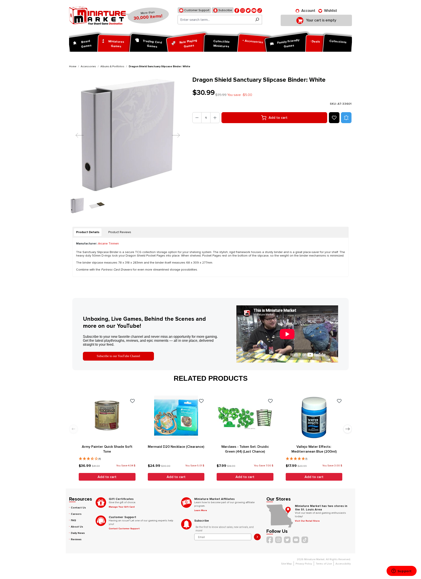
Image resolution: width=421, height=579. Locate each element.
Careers (76, 514)
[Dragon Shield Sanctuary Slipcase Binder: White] (128, 135)
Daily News (78, 533)
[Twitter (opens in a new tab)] (248, 10)
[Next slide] (347, 429)
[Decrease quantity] (197, 117)
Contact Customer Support (124, 528)
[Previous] (76, 135)
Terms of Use (324, 563)
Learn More (200, 510)
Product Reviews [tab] (119, 232)
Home (72, 66)
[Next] (172, 135)
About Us (77, 526)
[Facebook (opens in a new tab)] (236, 10)
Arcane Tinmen (108, 243)
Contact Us (78, 507)
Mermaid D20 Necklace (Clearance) (176, 446)
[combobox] (215, 19)
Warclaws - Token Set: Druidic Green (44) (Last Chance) (245, 449)
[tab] (88, 232)
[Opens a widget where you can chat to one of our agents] (401, 571)
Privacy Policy (304, 563)
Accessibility (343, 563)
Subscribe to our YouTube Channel (118, 356)
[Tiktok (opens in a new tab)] (259, 10)
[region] (128, 145)
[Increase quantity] (215, 117)
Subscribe (225, 10)
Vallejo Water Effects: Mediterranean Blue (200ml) (314, 449)
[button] (346, 117)
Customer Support (196, 10)
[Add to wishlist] (334, 117)
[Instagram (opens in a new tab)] (242, 10)
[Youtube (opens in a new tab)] (254, 10)
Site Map (286, 563)
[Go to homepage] (97, 16)
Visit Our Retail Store (307, 521)
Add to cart (278, 117)
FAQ (73, 520)
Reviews (76, 539)
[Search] (257, 19)
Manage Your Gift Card (122, 507)
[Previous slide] (73, 429)
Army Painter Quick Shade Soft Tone (107, 449)
